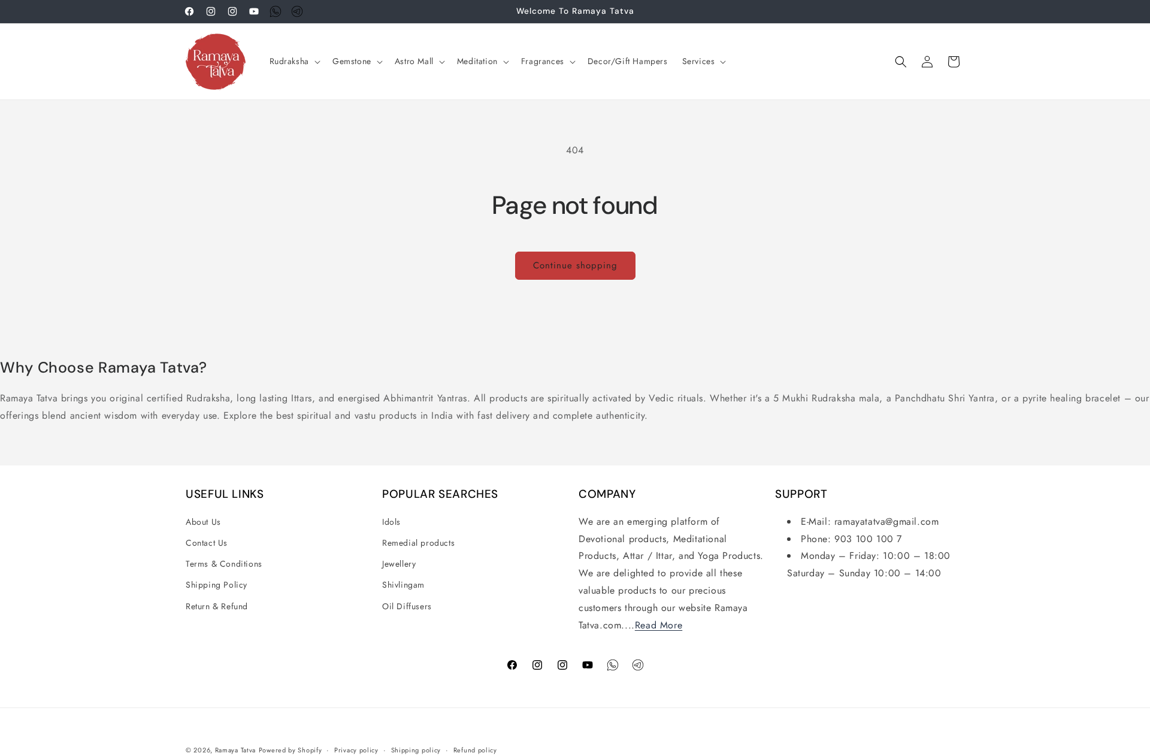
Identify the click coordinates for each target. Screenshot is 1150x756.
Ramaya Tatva (235, 750)
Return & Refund (217, 606)
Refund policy (475, 749)
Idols (391, 522)
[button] (293, 61)
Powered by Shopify (290, 750)
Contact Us (207, 543)
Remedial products (418, 543)
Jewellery (399, 564)
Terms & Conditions (224, 564)
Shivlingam (403, 585)
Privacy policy (356, 749)
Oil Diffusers (407, 606)
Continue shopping (575, 265)
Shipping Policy (216, 585)
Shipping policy (416, 749)
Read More (658, 625)
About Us (203, 522)
